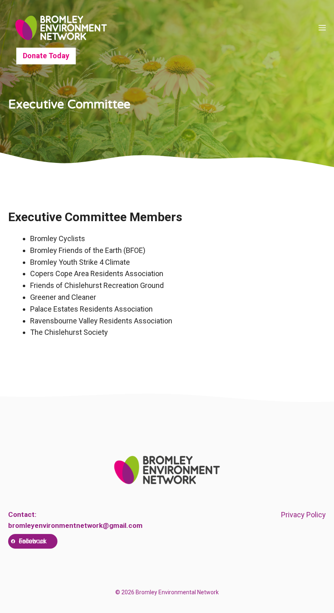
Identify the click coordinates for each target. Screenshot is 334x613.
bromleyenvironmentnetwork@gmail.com (75, 525)
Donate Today (46, 55)
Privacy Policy (303, 514)
